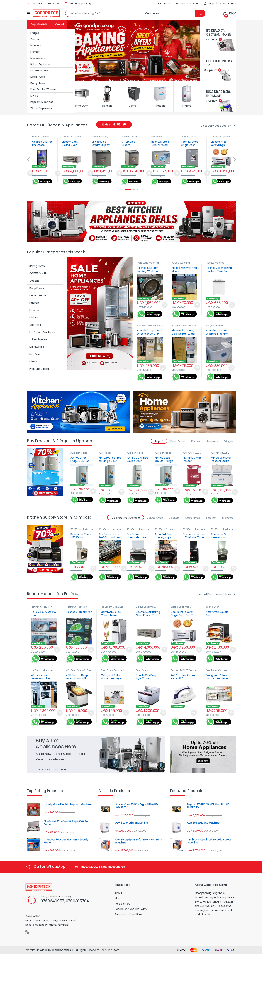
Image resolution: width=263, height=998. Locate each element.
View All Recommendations (214, 594)
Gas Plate (35, 325)
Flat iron (34, 303)
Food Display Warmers (44, 89)
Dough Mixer (37, 83)
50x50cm (75, 529)
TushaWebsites (61, 950)
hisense (176, 325)
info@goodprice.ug (80, 3)
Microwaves (37, 58)
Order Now (27, 173)
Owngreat (119, 670)
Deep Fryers (37, 77)
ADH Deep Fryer (73, 670)
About (118, 893)
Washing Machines (181, 264)
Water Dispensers (41, 108)
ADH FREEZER (194, 452)
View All (59, 24)
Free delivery (122, 904)
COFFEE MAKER (39, 70)
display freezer (69, 136)
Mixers (34, 95)
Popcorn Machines (41, 102)
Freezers (35, 52)
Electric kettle (37, 295)
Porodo (175, 262)
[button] (128, 189)
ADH (208, 325)
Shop (211, 3)
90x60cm (104, 529)
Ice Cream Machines (42, 332)
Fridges (34, 33)
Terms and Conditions (128, 914)
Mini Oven (35, 354)
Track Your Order (189, 3)
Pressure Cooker (39, 369)
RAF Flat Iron (190, 670)
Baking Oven (218, 136)
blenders (35, 45)
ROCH (134, 136)
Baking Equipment (41, 64)
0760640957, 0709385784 (45, 3)
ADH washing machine (215, 326)
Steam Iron (46, 606)
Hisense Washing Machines (215, 264)
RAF (182, 670)
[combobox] (104, 13)
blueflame (87, 529)
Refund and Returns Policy (131, 909)
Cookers (35, 39)
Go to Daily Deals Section (216, 125)
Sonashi (141, 325)
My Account (229, 3)
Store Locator (162, 3)
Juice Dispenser (38, 339)
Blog (117, 898)
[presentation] (28, 160)
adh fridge (81, 452)
